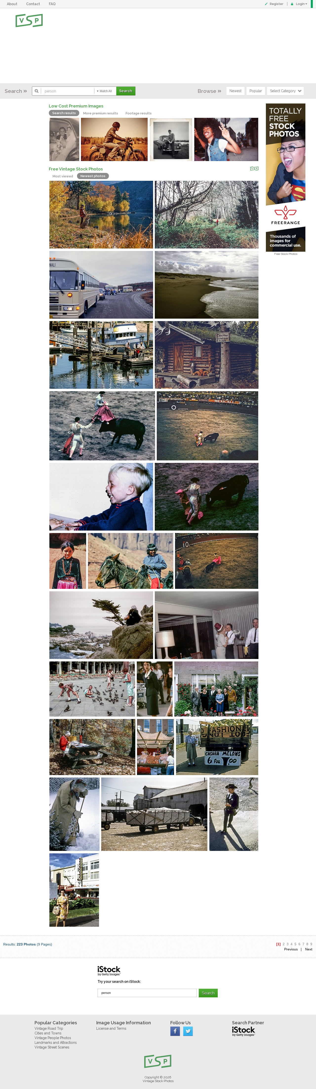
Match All (106, 91)
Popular (256, 91)
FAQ (53, 4)
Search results (64, 113)
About (13, 4)
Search (13, 91)
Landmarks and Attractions (56, 1043)
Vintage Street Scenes (52, 1047)
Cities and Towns (48, 1033)
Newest (235, 91)
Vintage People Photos (53, 1038)
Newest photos (92, 176)
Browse (207, 91)
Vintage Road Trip (49, 1028)
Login (300, 4)
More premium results (100, 113)
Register (276, 4)
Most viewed (63, 176)
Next (308, 949)
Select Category (283, 91)
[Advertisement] (174, 45)
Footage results (139, 113)
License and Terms (111, 1028)
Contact (33, 4)
